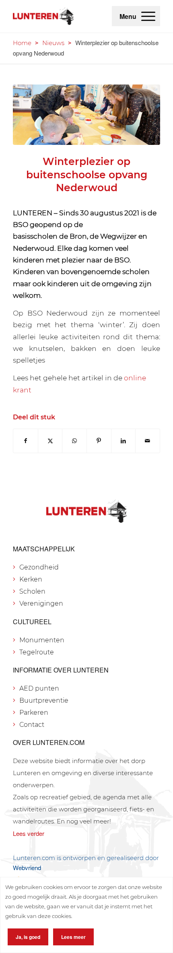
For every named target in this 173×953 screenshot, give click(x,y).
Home (22, 43)
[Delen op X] (50, 441)
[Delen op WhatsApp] (74, 441)
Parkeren (33, 712)
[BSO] (86, 115)
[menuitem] (148, 16)
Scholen (32, 591)
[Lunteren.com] (43, 16)
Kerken (30, 579)
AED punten (39, 688)
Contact (31, 724)
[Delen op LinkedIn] (123, 441)
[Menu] (148, 16)
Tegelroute (36, 652)
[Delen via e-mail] (148, 441)
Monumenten (41, 640)
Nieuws (53, 43)
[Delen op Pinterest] (99, 441)
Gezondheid (39, 567)
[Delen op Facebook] (25, 441)
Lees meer (73, 937)
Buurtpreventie (43, 700)
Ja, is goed (28, 937)
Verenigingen (41, 603)
